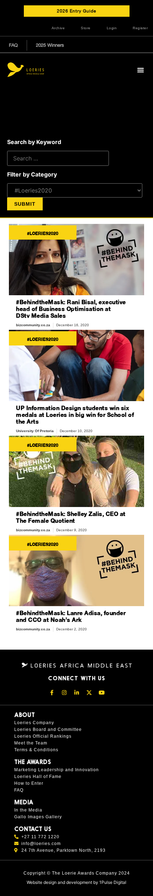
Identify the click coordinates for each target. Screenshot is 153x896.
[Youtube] (101, 692)
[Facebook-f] (51, 692)
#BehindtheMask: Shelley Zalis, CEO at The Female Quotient (71, 517)
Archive (58, 28)
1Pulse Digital (112, 882)
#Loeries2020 (42, 233)
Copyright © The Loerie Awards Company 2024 (76, 873)
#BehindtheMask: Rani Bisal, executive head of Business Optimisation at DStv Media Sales (71, 308)
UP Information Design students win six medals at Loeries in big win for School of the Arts (75, 414)
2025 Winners (50, 45)
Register (140, 28)
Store (86, 28)
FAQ (13, 45)
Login (112, 28)
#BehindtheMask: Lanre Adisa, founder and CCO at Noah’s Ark (71, 616)
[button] (140, 70)
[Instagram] (64, 692)
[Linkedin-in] (76, 692)
